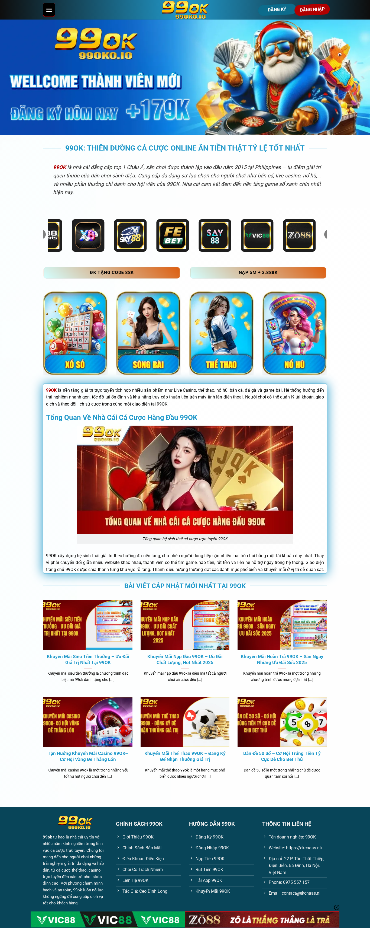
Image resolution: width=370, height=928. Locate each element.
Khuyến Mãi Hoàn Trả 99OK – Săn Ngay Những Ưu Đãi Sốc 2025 (282, 659)
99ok (47, 837)
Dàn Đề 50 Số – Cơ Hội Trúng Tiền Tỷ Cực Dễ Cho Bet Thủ (282, 756)
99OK (51, 390)
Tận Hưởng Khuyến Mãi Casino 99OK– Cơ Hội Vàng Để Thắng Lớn (88, 756)
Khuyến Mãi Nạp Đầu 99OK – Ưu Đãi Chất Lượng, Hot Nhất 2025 (185, 659)
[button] (49, 10)
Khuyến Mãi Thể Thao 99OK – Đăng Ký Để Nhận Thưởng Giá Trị (185, 756)
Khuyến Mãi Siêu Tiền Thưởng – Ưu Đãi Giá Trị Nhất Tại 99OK (88, 659)
